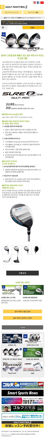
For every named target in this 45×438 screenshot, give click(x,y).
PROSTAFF (12, 373)
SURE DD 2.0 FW (8, 297)
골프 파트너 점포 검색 (22, 311)
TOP (3, 22)
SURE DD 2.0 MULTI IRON (12, 359)
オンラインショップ (11, 12)
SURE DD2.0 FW (33, 345)
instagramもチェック (34, 2)
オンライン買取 (33, 12)
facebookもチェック (38, 2)
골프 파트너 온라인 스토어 (22, 318)
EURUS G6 (12, 345)
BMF (32, 373)
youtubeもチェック (42, 2)
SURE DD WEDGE (30, 297)
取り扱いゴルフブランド (16, 22)
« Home (22, 327)
